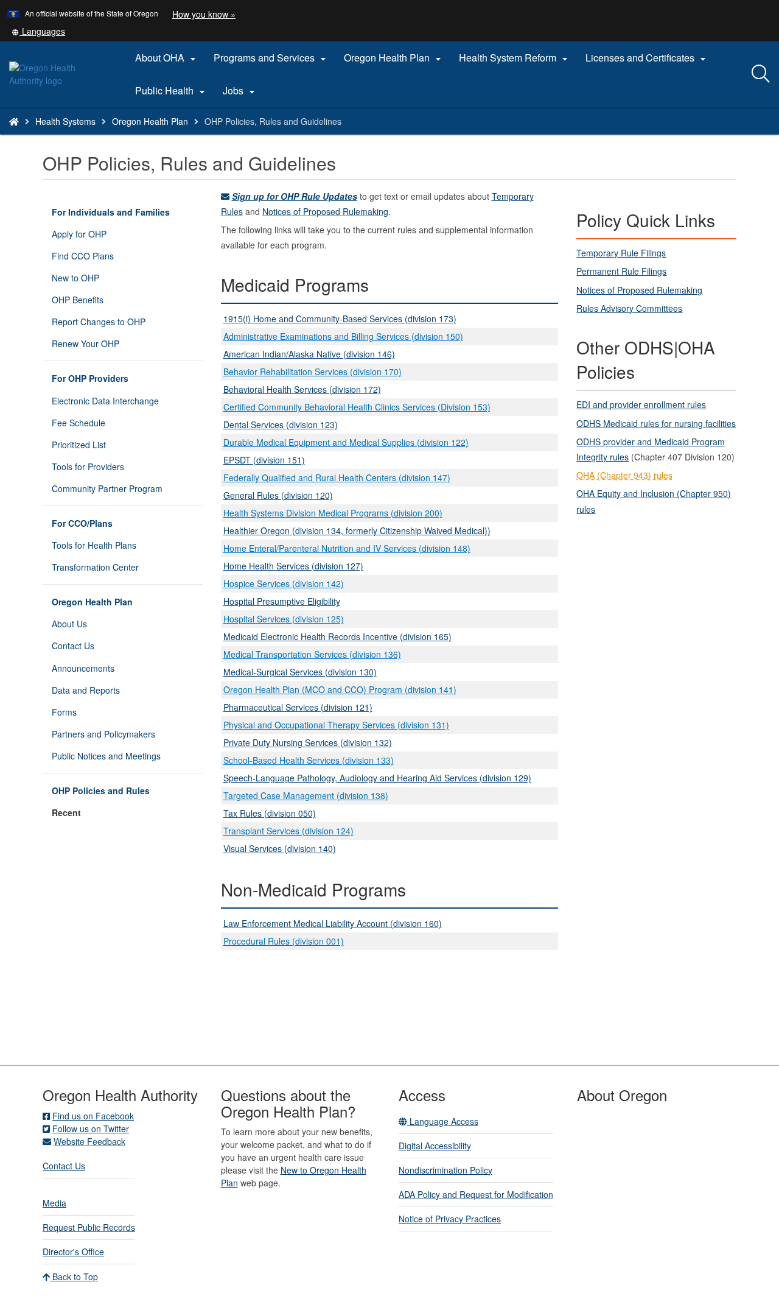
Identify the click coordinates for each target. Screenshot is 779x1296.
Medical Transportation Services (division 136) (312, 654)
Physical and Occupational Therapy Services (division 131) (336, 725)
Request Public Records (89, 1227)
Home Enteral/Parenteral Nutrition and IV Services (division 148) (346, 548)
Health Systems (65, 121)
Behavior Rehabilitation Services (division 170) (312, 371)
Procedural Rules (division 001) (283, 941)
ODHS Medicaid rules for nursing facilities (656, 423)
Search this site (127, 136)
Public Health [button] (171, 90)
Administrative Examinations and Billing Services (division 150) (343, 336)
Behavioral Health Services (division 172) (302, 389)
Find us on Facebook (93, 1116)
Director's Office (73, 1251)
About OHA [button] (167, 58)
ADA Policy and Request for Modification (476, 1194)
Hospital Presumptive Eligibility (281, 601)
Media (54, 1203)
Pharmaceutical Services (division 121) (297, 707)
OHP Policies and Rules (101, 790)
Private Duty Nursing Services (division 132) (307, 742)
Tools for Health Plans (94, 545)
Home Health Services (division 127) (293, 566)
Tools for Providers (88, 466)
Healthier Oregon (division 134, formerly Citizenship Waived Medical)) (357, 530)
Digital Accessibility (435, 1145)
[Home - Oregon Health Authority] (14, 121)
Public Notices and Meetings (106, 756)
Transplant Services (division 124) (288, 831)
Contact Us (73, 645)
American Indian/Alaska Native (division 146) (309, 354)
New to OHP (75, 278)
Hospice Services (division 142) (283, 583)
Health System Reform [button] (515, 58)
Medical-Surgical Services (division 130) (300, 672)
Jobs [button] (240, 90)
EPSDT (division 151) (264, 460)
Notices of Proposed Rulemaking (325, 211)
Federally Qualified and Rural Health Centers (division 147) (336, 477)
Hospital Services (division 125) (283, 619)
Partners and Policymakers (103, 734)
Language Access (442, 1121)
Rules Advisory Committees (629, 308)
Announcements (83, 668)
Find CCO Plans (83, 256)
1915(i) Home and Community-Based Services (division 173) (339, 318)
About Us (69, 624)
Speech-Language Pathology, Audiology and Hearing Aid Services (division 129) (377, 778)
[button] (38, 31)
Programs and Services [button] (271, 58)
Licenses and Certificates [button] (647, 58)
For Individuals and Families (111, 212)
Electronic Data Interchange (105, 401)
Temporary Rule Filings (621, 253)
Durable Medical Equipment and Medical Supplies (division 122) (346, 442)
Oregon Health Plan (150, 121)
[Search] (760, 74)
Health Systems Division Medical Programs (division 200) (332, 513)
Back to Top (74, 1276)
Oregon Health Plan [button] (394, 58)
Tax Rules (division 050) (269, 813)
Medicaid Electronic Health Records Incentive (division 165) (337, 636)
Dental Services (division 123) (280, 424)
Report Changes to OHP (98, 321)
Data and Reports (86, 690)
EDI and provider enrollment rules (641, 404)
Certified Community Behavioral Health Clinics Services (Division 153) (357, 407)
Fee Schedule (78, 423)
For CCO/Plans (82, 523)
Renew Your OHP (85, 343)
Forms (64, 712)
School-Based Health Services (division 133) (308, 760)
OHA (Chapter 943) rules (624, 475)
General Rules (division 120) (278, 495)
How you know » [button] (204, 14)
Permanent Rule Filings (621, 271)
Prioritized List (79, 444)
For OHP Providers (90, 378)
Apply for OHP (79, 234)
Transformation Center (95, 567)
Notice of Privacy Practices (450, 1219)
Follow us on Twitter (90, 1128)
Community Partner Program (107, 488)
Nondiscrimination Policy (445, 1170)
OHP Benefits (77, 300)
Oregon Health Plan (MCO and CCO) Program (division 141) (339, 689)
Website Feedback (89, 1141)
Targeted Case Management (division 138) (305, 795)
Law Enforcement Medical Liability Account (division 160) (332, 923)
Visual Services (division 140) (279, 848)
